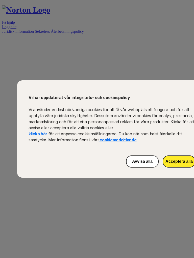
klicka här (38, 133)
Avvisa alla (142, 161)
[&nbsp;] (89, 242)
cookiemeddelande (118, 139)
